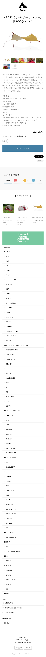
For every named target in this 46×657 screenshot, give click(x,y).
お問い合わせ (9, 612)
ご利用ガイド (9, 603)
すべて (8, 180)
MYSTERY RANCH (12, 350)
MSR (7, 382)
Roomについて (23, 637)
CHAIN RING (10, 490)
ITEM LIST (7, 251)
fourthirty (10, 359)
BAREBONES (10, 378)
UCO (7, 387)
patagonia (10, 396)
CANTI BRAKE (10, 518)
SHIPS (6, 594)
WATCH (8, 322)
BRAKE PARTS (11, 514)
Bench (8, 298)
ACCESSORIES (11, 279)
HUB (7, 486)
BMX (5, 556)
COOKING (9, 307)
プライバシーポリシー (23, 640)
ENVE (8, 425)
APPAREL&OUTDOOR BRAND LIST (16, 345)
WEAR (8, 256)
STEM (8, 500)
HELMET (7, 542)
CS (7, 528)
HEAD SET (9, 504)
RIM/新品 (9, 570)
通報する (40, 160)
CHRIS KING (10, 415)
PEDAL (8, 481)
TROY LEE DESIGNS (13, 551)
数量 (3, 141)
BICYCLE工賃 (9, 532)
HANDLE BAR (10, 467)
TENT (7, 275)
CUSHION (9, 326)
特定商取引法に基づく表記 (13, 608)
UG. (7, 392)
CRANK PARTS (11, 509)
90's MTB (7, 565)
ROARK (8, 406)
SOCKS (8, 340)
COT (7, 289)
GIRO (7, 420)
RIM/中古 (9, 575)
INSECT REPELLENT (13, 331)
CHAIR (8, 270)
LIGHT (8, 312)
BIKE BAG (9, 523)
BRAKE (8, 584)
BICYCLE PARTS (10, 457)
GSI (7, 368)
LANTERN (9, 317)
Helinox (9, 364)
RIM (7, 462)
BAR (7, 495)
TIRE (7, 472)
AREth (8, 373)
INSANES (9, 429)
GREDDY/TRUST (11, 448)
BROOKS (9, 434)
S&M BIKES (9, 443)
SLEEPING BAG (11, 303)
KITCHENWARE (11, 336)
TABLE (8, 294)
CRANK (8, 476)
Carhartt (10, 354)
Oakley (9, 439)
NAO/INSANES (11, 537)
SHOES (8, 266)
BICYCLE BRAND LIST (12, 410)
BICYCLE (9, 284)
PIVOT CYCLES (11, 453)
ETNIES (8, 401)
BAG (7, 261)
